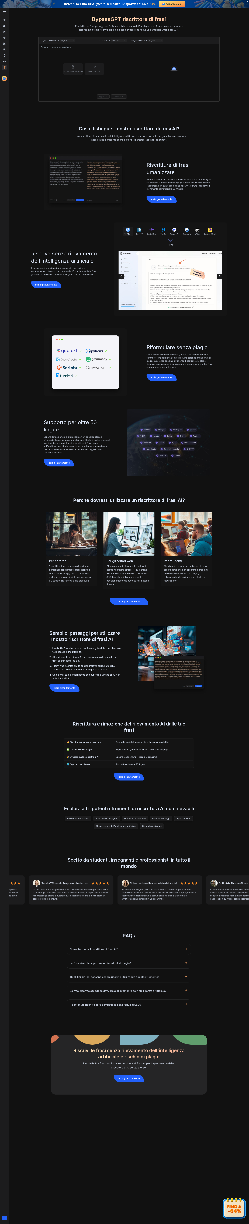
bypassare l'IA (184, 818)
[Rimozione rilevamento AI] (4, 43)
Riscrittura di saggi (161, 818)
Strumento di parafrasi (135, 818)
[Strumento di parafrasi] (4, 61)
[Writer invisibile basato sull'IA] (4, 55)
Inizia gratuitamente (161, 199)
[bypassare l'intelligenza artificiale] (4, 19)
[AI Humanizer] (4, 25)
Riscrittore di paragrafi (106, 818)
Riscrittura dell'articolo (78, 818)
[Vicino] (244, 1198)
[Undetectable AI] (4, 37)
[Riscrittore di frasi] (4, 67)
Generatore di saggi (152, 826)
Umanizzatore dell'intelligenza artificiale (116, 826)
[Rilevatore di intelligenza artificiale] (4, 31)
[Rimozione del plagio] (4, 49)
